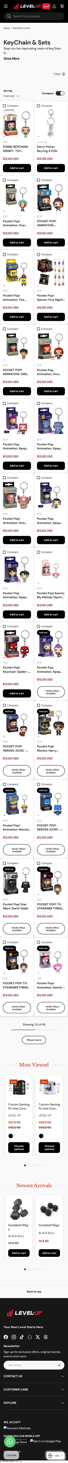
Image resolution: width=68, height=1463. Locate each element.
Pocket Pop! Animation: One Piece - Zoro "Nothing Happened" (14, 223)
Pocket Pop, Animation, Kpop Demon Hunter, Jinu (14, 595)
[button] (62, 6)
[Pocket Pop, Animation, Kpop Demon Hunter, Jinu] (17, 569)
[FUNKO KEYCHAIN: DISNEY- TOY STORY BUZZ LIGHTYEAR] (17, 123)
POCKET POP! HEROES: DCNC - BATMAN (49, 828)
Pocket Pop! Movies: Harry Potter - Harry (47, 748)
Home (7, 28)
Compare (47, 93)
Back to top (34, 1291)
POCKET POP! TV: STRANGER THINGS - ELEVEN (16, 985)
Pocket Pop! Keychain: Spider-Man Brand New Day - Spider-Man (15, 670)
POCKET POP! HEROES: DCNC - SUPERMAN (14, 748)
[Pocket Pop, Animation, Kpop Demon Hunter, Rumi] (51, 644)
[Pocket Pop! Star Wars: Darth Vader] (17, 881)
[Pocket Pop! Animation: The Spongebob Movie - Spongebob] (17, 272)
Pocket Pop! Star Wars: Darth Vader (16, 906)
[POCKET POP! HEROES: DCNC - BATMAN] (51, 802)
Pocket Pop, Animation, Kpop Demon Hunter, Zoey (48, 521)
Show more (34, 1040)
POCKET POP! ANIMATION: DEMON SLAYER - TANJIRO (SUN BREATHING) (49, 223)
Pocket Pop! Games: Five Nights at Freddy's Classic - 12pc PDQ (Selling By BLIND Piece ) (50, 298)
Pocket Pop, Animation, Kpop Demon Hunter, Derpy (48, 446)
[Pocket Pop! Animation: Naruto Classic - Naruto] (17, 802)
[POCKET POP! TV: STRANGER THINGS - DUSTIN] (51, 881)
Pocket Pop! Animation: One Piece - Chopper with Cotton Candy (16, 521)
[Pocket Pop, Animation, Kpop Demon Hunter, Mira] (17, 421)
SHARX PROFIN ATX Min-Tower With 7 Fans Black (23, 1136)
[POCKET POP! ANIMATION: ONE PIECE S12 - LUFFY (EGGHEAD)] (17, 346)
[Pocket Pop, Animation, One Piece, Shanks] (51, 346)
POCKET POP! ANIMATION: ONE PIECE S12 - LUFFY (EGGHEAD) (15, 372)
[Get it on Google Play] (45, 1441)
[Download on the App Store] (18, 1441)
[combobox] (34, 16)
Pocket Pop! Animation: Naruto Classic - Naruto (16, 828)
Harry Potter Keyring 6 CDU (47, 149)
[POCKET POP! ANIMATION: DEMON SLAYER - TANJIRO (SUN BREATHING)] (51, 198)
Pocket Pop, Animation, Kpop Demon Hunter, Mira (14, 446)
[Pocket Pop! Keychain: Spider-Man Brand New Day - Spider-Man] (17, 644)
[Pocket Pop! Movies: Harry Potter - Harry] (51, 723)
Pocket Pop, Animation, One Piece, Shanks (48, 372)
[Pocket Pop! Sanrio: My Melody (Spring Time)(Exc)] (51, 569)
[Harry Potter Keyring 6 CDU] (51, 123)
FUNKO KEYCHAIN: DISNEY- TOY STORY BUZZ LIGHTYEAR (15, 149)
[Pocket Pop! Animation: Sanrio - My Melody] (51, 960)
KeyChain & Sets (21, 28)
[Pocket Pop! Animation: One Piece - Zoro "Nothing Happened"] (17, 198)
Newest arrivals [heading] (33, 1185)
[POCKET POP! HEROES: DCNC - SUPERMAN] (17, 723)
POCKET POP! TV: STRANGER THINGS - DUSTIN (50, 906)
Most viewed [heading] (33, 1065)
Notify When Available (52, 692)
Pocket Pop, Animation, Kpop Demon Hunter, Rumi (48, 670)
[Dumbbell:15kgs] (49, 1209)
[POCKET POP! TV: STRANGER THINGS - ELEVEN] (17, 960)
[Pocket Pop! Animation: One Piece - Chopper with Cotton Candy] (17, 495)
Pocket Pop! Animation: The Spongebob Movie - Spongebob (17, 298)
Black (10, 1136)
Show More (12, 58)
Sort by (8, 90)
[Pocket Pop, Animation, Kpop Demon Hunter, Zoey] (51, 495)
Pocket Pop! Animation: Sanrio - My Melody (50, 985)
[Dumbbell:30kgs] (19, 1209)
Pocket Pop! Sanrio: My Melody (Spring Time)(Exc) (51, 595)
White (17, 1136)
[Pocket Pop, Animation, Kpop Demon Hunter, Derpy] (51, 421)
